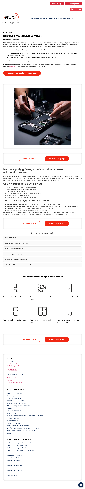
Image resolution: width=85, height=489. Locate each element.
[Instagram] (76, 9)
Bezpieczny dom (12, 396)
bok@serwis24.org (13, 380)
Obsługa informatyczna (14, 393)
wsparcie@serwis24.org (14, 382)
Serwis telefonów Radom (15, 458)
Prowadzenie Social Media (15, 401)
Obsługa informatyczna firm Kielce (18, 445)
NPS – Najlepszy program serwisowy (18, 406)
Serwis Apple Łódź (13, 475)
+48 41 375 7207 (12, 377)
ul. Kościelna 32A (12, 364)
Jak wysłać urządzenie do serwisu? (17, 243)
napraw (30, 18)
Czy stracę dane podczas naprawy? (17, 254)
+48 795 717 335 (12, 371)
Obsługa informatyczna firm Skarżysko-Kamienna (23, 443)
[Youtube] (80, 9)
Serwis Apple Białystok (14, 460)
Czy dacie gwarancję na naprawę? (16, 259)
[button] (57, 158)
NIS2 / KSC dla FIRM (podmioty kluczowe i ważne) (23, 428)
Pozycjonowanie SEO (14, 398)
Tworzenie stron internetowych (17, 403)
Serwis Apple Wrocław (14, 463)
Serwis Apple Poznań (14, 468)
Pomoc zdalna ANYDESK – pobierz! (18, 425)
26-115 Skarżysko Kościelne (15, 366)
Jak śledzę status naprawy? (14, 248)
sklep (60, 18)
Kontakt (9, 433)
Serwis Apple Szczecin (14, 453)
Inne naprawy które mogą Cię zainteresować (42, 277)
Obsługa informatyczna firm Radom (18, 448)
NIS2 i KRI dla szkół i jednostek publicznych (21, 430)
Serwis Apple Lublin (13, 473)
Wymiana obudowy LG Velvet (14, 320)
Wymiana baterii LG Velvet (67, 297)
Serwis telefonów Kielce (14, 455)
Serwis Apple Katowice (14, 470)
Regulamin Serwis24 (13, 418)
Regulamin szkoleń (13, 420)
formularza (12, 66)
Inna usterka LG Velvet (12, 297)
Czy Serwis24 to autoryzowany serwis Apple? (20, 265)
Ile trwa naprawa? (11, 237)
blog (64, 18)
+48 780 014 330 (12, 369)
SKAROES (10, 408)
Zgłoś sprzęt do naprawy (15, 411)
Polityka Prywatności (13, 423)
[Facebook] (72, 9)
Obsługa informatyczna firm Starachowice (20, 450)
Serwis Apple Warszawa (14, 465)
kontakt (70, 18)
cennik (36, 18)
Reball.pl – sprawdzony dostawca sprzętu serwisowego (25, 415)
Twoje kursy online (13, 413)
